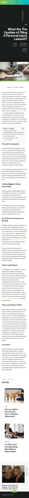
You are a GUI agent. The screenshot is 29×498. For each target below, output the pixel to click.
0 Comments (23, 46)
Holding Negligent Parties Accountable (14, 132)
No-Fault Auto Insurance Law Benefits (14, 134)
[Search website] (26, 2)
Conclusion (9, 139)
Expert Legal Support (9, 136)
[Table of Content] (23, 129)
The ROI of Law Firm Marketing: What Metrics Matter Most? (11, 448)
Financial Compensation (10, 130)
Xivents (4, 2)
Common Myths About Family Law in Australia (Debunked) (11, 413)
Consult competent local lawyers (11, 298)
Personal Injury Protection (18, 239)
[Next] (16, 491)
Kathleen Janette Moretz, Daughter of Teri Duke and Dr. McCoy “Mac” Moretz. (10, 487)
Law (26, 24)
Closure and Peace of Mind (11, 138)
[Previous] (13, 491)
